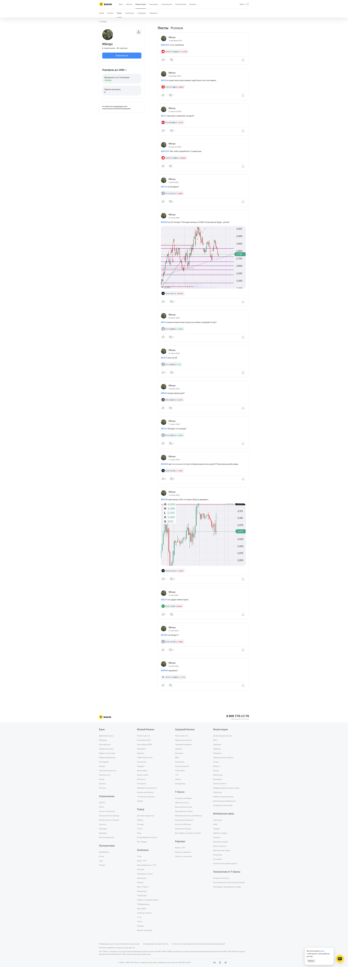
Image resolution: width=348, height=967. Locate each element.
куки (322, 951)
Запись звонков (219, 846)
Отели (101, 856)
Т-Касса (179, 792)
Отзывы (140, 882)
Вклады (102, 766)
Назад (103, 22)
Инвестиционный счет (222, 735)
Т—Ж (139, 917)
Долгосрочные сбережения (224, 801)
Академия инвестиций (222, 805)
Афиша (140, 820)
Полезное (143, 850)
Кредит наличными (107, 753)
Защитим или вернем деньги (225, 863)
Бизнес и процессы (183, 852)
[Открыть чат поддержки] (340, 959)
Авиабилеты (104, 852)
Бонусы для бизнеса (145, 792)
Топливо (140, 824)
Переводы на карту (145, 873)
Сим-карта (217, 820)
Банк (102, 729)
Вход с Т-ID (141, 860)
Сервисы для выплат (183, 740)
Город (140, 809)
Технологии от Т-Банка (226, 871)
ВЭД (177, 757)
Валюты (216, 766)
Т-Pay (139, 856)
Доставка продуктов (145, 815)
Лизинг (140, 801)
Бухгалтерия (142, 770)
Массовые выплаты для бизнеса (188, 815)
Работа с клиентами (183, 856)
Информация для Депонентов (155, 944)
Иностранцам (105, 744)
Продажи (141, 766)
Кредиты (140, 753)
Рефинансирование (107, 757)
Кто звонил (217, 859)
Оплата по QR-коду (183, 824)
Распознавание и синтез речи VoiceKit (229, 882)
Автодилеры (180, 783)
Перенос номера (220, 833)
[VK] (214, 962)
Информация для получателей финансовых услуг (119, 944)
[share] (243, 59)
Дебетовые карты (106, 735)
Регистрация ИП (144, 740)
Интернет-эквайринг (183, 798)
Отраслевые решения (184, 820)
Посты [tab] (163, 28)
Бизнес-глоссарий (144, 930)
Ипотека (102, 788)
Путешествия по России (109, 820)
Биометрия (141, 878)
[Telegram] (225, 962)
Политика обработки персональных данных (117, 947)
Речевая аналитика (221, 878)
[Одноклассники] (220, 962)
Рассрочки (141, 783)
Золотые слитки (219, 783)
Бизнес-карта (142, 775)
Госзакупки (141, 762)
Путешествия (107, 845)
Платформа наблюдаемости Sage (227, 887)
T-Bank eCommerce (145, 757)
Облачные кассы (182, 802)
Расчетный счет (143, 735)
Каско (101, 807)
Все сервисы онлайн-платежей (188, 833)
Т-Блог (139, 921)
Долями (102, 783)
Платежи (140, 869)
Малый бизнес (145, 729)
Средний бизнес (185, 729)
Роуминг (216, 837)
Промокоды (142, 891)
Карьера (180, 841)
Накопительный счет (107, 770)
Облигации (217, 775)
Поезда (102, 865)
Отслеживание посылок (147, 837)
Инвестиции (220, 729)
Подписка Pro (104, 775)
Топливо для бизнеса (146, 796)
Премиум (103, 740)
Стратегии (217, 792)
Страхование (106, 796)
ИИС (215, 740)
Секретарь (217, 854)
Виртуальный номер (221, 850)
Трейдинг (217, 749)
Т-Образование (143, 904)
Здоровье (103, 833)
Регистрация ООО (144, 744)
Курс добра (141, 908)
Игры (139, 833)
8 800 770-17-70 (237, 716)
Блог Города (142, 841)
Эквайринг (141, 749)
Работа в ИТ (180, 847)
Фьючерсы (217, 779)
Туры (101, 860)
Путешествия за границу (109, 815)
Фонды (216, 770)
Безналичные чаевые (184, 811)
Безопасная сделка (183, 828)
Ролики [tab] (177, 28)
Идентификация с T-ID (146, 865)
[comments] (171, 59)
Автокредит (104, 762)
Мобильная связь (223, 813)
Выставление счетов (183, 807)
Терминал (217, 753)
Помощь (140, 926)
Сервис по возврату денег (147, 900)
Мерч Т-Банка (142, 887)
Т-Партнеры (142, 895)
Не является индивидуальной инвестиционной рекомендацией (198, 944)
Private (101, 779)
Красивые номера (220, 841)
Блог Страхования (106, 837)
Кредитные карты (106, 749)
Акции (216, 762)
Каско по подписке (107, 811)
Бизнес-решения (182, 766)
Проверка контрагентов (146, 788)
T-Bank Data (180, 770)
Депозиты (141, 779)
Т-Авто (139, 828)
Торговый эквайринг (183, 744)
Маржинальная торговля (223, 757)
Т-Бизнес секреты (144, 913)
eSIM (215, 824)
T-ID (176, 775)
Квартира (103, 828)
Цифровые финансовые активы (226, 788)
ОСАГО (102, 802)
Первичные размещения (223, 796)
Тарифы (216, 828)
